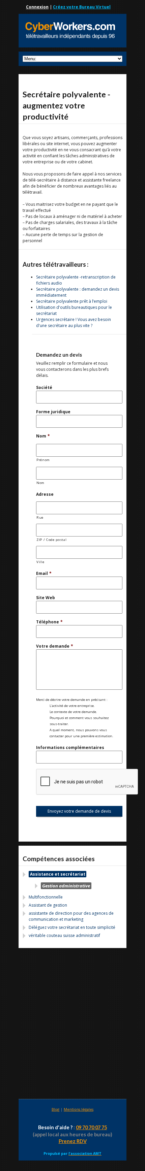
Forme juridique (53, 412)
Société (44, 387)
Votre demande (54, 646)
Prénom (43, 460)
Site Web (45, 597)
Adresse (45, 494)
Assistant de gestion (48, 905)
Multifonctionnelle (46, 897)
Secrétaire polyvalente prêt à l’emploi (71, 301)
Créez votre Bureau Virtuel (82, 7)
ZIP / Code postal (51, 540)
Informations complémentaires (70, 747)
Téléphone (49, 622)
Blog (55, 1109)
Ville (40, 562)
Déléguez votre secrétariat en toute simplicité (72, 927)
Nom (43, 436)
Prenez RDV (73, 1141)
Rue (40, 517)
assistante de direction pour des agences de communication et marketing (71, 916)
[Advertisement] (72, 1024)
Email (44, 573)
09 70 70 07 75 (91, 1127)
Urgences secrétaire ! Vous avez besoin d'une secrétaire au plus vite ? (73, 322)
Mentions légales (78, 1109)
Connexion (37, 7)
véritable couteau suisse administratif (64, 935)
